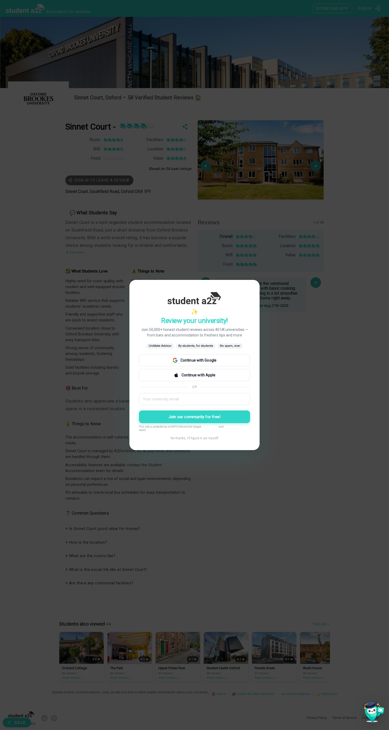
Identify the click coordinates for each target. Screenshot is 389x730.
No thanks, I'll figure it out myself (194, 438)
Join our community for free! (195, 416)
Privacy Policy (210, 426)
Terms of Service (233, 426)
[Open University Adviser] (372, 713)
